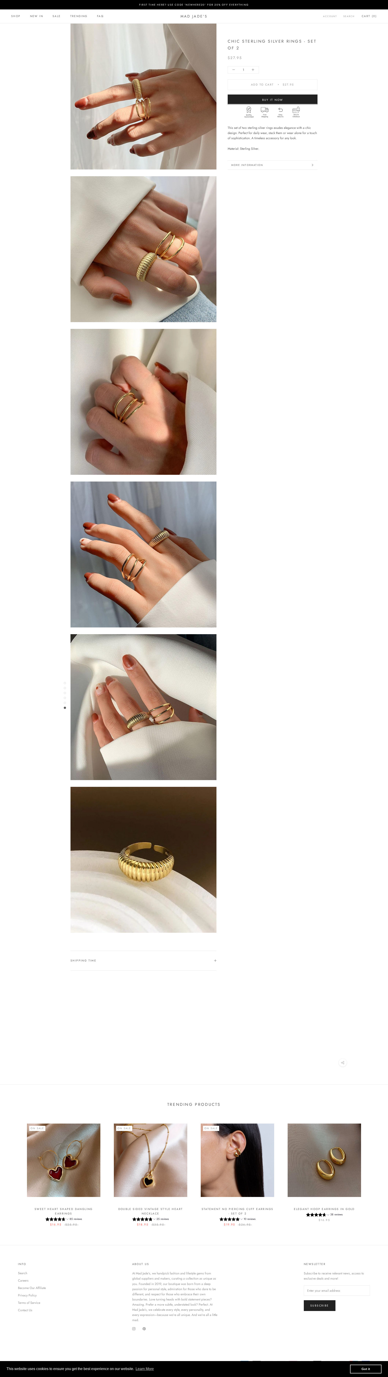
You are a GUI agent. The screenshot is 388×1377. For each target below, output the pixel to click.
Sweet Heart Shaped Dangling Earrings (64, 1211)
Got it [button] (366, 1369)
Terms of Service (29, 1302)
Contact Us (25, 1310)
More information (247, 165)
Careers (23, 1280)
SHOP (16, 16)
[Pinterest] (144, 1328)
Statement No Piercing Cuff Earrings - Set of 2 (237, 1211)
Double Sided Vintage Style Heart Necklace (150, 1211)
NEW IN (36, 16)
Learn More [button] (145, 1369)
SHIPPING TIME (83, 961)
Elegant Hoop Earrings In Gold (324, 1209)
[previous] (14, 1170)
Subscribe (319, 1306)
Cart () (369, 16)
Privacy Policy (27, 1295)
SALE (57, 16)
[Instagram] (133, 1328)
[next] (374, 1170)
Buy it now (272, 100)
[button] (64, 1220)
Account (330, 16)
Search (349, 16)
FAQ (100, 16)
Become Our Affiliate (32, 1288)
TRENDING (79, 16)
